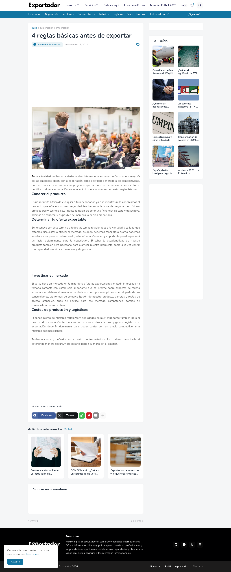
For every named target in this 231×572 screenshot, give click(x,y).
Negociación (51, 14)
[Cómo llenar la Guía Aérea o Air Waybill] (163, 56)
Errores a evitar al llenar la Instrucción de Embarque (45, 472)
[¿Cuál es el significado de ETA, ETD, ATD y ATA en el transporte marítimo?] (188, 56)
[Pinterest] (89, 415)
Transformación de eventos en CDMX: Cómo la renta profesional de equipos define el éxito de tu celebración (187, 139)
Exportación (34, 14)
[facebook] (184, 545)
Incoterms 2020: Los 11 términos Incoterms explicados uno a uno (188, 172)
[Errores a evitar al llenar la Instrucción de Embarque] (46, 452)
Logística (118, 14)
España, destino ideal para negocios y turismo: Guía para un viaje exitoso (163, 172)
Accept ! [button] (15, 561)
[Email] (96, 415)
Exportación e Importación (54, 28)
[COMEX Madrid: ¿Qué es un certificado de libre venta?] (86, 452)
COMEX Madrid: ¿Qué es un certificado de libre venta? (85, 472)
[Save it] (138, 45)
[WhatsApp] (82, 415)
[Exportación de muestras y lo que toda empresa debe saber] (125, 452)
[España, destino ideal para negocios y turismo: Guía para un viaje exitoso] (163, 156)
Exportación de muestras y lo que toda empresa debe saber (124, 472)
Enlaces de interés (160, 14)
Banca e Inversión (136, 14)
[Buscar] (200, 5)
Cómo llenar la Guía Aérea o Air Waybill (162, 72)
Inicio (34, 28)
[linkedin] (176, 545)
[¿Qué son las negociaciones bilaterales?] (163, 89)
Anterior (34, 520)
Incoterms (68, 14)
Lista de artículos (134, 5)
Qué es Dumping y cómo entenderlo (162, 139)
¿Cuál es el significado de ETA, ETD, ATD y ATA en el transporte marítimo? (188, 72)
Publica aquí (111, 5)
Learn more (32, 554)
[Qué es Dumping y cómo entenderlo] (163, 123)
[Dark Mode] (184, 5)
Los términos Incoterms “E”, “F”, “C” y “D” (187, 105)
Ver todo (68, 429)
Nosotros (71, 5)
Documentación (86, 14)
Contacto (198, 566)
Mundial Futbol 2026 (163, 5)
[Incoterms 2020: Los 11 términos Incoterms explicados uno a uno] (188, 156)
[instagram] (200, 545)
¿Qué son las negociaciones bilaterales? (159, 105)
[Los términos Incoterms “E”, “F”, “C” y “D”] (188, 89)
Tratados (104, 14)
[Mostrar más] (103, 415)
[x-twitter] (192, 545)
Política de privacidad (176, 566)
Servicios (89, 5)
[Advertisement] (86, 77)
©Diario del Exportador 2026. (61, 566)
